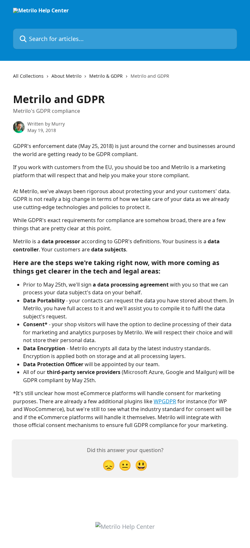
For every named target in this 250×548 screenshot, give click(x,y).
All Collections (28, 76)
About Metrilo (66, 76)
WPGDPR (165, 401)
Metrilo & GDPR (106, 76)
